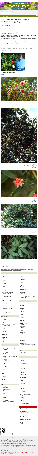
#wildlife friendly (18, 270)
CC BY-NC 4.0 (35, 166)
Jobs (9, 452)
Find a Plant (9, 11)
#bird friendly (10, 270)
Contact (31, 11)
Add (2, 74)
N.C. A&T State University (13, 439)
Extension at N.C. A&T (4, 453)
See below (3, 28)
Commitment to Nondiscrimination (10, 443)
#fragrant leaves (30, 269)
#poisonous (18, 269)
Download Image (34, 167)
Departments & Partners (15, 452)
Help (21, 11)
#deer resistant (8, 269)
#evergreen (3, 269)
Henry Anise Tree (21, 22)
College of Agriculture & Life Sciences (26, 452)
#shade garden (13, 269)
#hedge (14, 270)
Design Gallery (15, 11)
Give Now (26, 11)
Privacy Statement (23, 443)
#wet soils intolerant (4, 270)
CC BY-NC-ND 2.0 (34, 200)
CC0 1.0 (36, 231)
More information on (6, 50)
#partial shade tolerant (24, 269)
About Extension (4, 452)
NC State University (4, 439)
